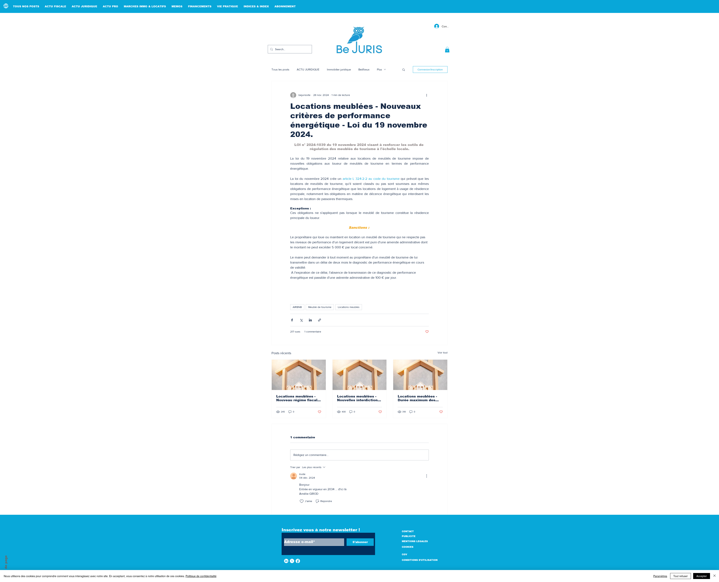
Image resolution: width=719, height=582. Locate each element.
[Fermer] (714, 576)
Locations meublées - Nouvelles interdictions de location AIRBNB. (358, 398)
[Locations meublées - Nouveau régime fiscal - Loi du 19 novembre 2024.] (299, 375)
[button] (447, 49)
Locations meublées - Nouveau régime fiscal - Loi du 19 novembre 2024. (298, 398)
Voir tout (443, 352)
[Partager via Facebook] (292, 320)
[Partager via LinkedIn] (310, 320)
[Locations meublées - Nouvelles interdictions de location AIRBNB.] (360, 375)
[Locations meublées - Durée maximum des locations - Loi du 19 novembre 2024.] (420, 375)
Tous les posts (280, 69)
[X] (292, 561)
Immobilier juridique (339, 69)
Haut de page (6, 566)
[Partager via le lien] (319, 320)
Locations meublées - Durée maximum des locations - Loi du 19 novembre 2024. (417, 398)
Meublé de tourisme (319, 307)
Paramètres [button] (660, 576)
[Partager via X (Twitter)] (301, 320)
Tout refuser (680, 576)
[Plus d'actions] (426, 95)
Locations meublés (349, 307)
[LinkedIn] (286, 561)
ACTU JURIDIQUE (308, 69)
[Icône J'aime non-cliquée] (301, 501)
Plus (379, 69)
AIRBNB (297, 307)
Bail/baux (363, 69)
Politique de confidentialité (201, 576)
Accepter (701, 576)
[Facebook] (298, 561)
